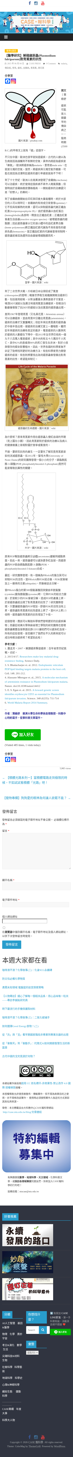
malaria (64, 63)
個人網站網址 (9, 916)
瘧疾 (20, 68)
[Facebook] (7, 81)
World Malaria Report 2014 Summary (27, 702)
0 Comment (51, 63)
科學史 (18, 1378)
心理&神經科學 (11, 1384)
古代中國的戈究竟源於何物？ (18, 1056)
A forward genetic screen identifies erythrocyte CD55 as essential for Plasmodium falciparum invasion (34, 694)
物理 (4, 1334)
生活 (5, 1349)
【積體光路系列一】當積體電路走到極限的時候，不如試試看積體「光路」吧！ (34, 780)
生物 (4, 1360)
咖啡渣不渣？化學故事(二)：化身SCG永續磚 (27, 970)
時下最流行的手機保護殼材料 (18, 1008)
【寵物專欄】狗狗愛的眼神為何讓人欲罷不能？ (37, 798)
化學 (12, 1334)
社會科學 (8, 1367)
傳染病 (8, 68)
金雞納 (26, 68)
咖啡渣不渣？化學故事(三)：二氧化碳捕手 (26, 1017)
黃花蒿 (41, 68)
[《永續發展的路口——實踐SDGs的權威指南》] (27, 1226)
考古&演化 (8, 1345)
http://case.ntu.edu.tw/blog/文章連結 (22, 1112)
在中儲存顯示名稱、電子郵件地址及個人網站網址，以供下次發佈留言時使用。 (35, 934)
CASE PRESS (35, 63)
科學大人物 (8, 1420)
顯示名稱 (8, 880)
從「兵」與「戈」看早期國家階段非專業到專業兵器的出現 (35, 1034)
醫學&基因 (11, 51)
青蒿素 (34, 68)
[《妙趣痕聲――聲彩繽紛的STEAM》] (27, 1253)
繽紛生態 (9, 1391)
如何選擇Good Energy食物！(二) (20, 1026)
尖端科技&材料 (11, 1356)
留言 (5, 830)
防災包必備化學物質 (13, 978)
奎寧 (14, 68)
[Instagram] (13, 81)
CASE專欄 (8, 1409)
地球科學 (7, 1378)
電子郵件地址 (11, 900)
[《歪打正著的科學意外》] (27, 1280)
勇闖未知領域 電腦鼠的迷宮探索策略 (23, 987)
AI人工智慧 (8, 1323)
